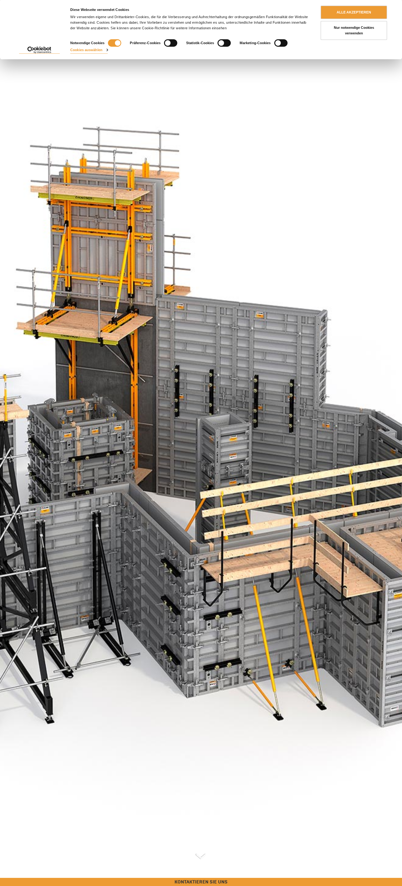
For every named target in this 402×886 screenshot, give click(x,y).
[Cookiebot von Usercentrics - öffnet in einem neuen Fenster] (39, 50)
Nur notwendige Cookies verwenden (354, 30)
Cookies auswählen (86, 50)
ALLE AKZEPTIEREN (354, 12)
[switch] (170, 43)
